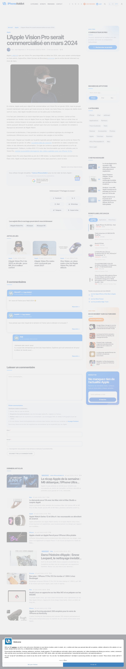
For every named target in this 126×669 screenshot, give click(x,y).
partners (14, 647)
